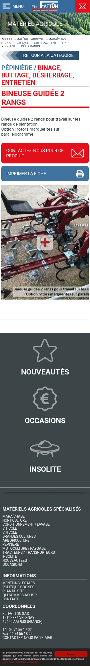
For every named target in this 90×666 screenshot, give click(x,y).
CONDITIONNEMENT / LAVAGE (26, 524)
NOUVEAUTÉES (14, 560)
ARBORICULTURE (16, 540)
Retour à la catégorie (48, 55)
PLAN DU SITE (13, 591)
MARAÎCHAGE (13, 516)
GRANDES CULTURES (19, 536)
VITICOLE (9, 528)
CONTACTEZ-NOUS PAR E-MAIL (27, 638)
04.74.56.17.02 (20, 630)
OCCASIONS (12, 564)
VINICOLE (9, 532)
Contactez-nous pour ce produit (35, 153)
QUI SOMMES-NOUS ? (19, 595)
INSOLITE (9, 556)
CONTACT (10, 599)
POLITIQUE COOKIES (18, 587)
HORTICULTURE (14, 520)
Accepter (71, 653)
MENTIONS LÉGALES (18, 583)
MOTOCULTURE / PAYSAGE (24, 548)
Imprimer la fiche (26, 173)
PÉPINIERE (10, 544)
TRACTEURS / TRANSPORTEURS (28, 552)
